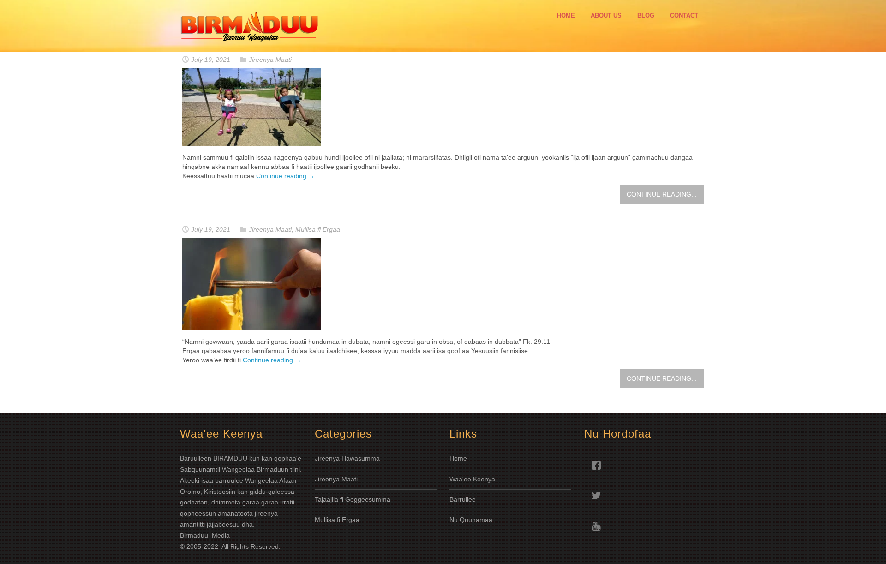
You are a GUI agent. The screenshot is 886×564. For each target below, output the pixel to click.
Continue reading (285, 176)
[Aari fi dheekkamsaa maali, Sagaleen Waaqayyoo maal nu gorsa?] (251, 284)
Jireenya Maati (270, 59)
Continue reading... (662, 194)
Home (458, 458)
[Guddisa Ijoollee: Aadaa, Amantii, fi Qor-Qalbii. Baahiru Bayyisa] (251, 107)
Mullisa (326, 519)
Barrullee (463, 499)
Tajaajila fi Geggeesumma (352, 499)
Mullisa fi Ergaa (317, 229)
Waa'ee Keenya (472, 479)
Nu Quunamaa (470, 519)
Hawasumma (360, 458)
